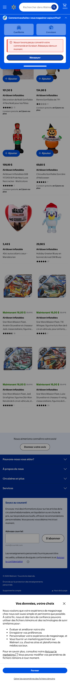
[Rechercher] (54, 7)
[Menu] (5, 7)
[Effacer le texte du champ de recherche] (49, 7)
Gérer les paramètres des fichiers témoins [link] (34, 678)
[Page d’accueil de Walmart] (13, 7)
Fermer (35, 670)
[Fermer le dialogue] (64, 603)
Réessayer (35, 57)
